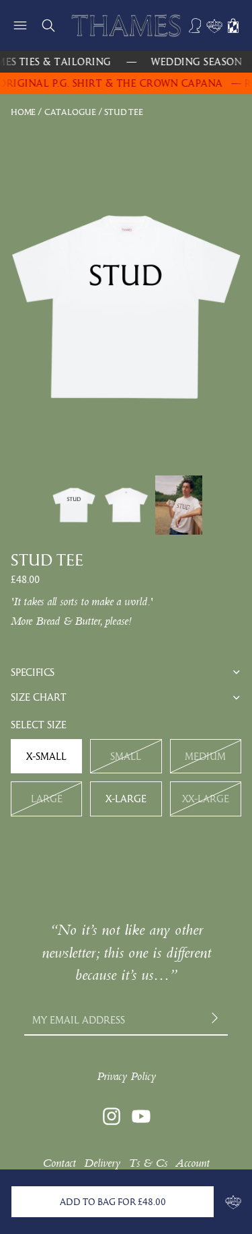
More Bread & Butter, (56, 621)
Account (192, 1163)
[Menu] (20, 25)
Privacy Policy (126, 1076)
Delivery (102, 1163)
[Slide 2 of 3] (126, 505)
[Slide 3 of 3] (178, 505)
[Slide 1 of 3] (73, 505)
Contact (59, 1163)
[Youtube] (141, 1116)
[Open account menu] (195, 25)
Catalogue (70, 112)
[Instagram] (111, 1116)
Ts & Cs (147, 1163)
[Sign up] (216, 1020)
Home (23, 112)
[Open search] (48, 25)
